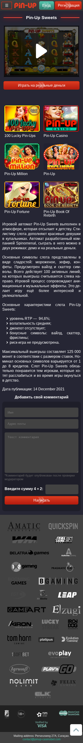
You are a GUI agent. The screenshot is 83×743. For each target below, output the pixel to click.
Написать (41, 500)
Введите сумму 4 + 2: (24, 489)
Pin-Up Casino (56, 136)
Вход (46, 5)
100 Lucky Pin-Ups (20, 136)
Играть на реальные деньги (41, 85)
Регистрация (69, 5)
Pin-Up (49, 174)
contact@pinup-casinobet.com (42, 739)
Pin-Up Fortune (17, 212)
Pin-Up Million (16, 174)
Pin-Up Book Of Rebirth (56, 213)
